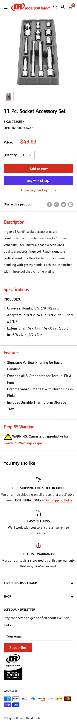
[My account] (62, 7)
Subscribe (17, 647)
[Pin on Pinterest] (56, 204)
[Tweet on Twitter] (63, 204)
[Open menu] (5, 7)
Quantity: (11, 155)
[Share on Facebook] (49, 204)
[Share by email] (70, 204)
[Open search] (55, 7)
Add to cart (39, 169)
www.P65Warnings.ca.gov (24, 443)
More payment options (38, 190)
